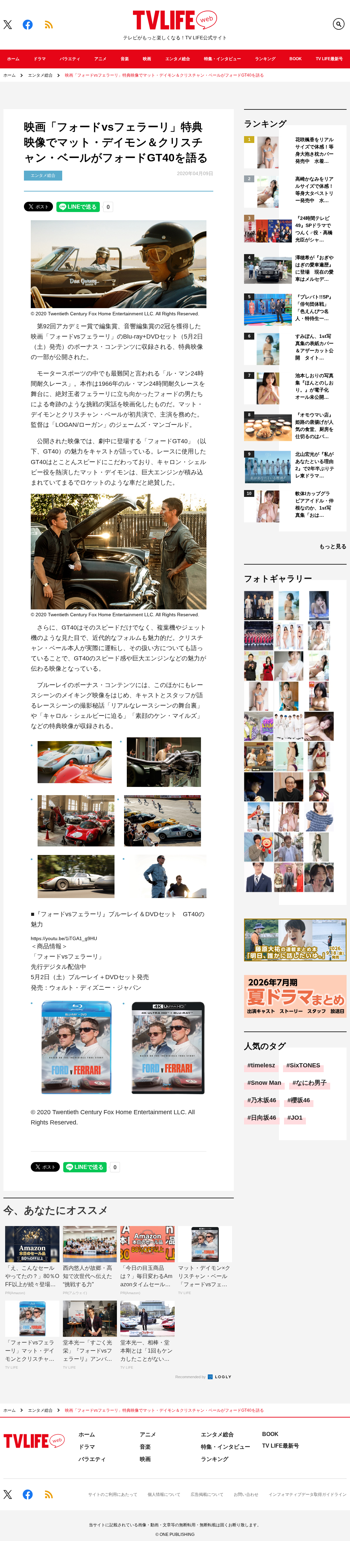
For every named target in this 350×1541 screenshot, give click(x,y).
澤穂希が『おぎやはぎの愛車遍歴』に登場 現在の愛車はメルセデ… (314, 268)
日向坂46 (263, 1117)
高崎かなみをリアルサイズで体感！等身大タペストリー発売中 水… (314, 189)
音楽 (125, 58)
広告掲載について (207, 1494)
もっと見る (333, 546)
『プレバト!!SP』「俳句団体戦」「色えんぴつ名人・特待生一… (314, 307)
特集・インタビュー (222, 58)
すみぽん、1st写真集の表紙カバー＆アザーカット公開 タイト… (314, 346)
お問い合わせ (246, 1494)
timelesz (263, 1065)
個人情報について (164, 1494)
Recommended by (191, 1377)
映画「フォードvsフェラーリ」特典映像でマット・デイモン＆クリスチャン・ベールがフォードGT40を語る (164, 75)
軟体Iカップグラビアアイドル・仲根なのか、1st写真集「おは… (314, 504)
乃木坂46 (263, 1100)
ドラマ (39, 58)
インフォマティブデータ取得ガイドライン (308, 1494)
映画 (147, 58)
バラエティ (70, 58)
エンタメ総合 (177, 58)
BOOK (296, 58)
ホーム (13, 58)
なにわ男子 (311, 1082)
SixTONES (305, 1065)
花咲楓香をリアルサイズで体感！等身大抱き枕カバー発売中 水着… (314, 150)
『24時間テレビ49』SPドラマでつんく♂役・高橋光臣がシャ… (314, 228)
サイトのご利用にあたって (112, 1494)
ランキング (265, 58)
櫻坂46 (300, 1100)
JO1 (296, 1117)
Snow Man (266, 1082)
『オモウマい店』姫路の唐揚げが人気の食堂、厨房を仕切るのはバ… (314, 425)
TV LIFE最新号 (329, 58)
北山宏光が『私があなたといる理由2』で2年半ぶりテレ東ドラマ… (314, 464)
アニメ (100, 58)
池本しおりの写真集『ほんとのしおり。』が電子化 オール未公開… (314, 386)
